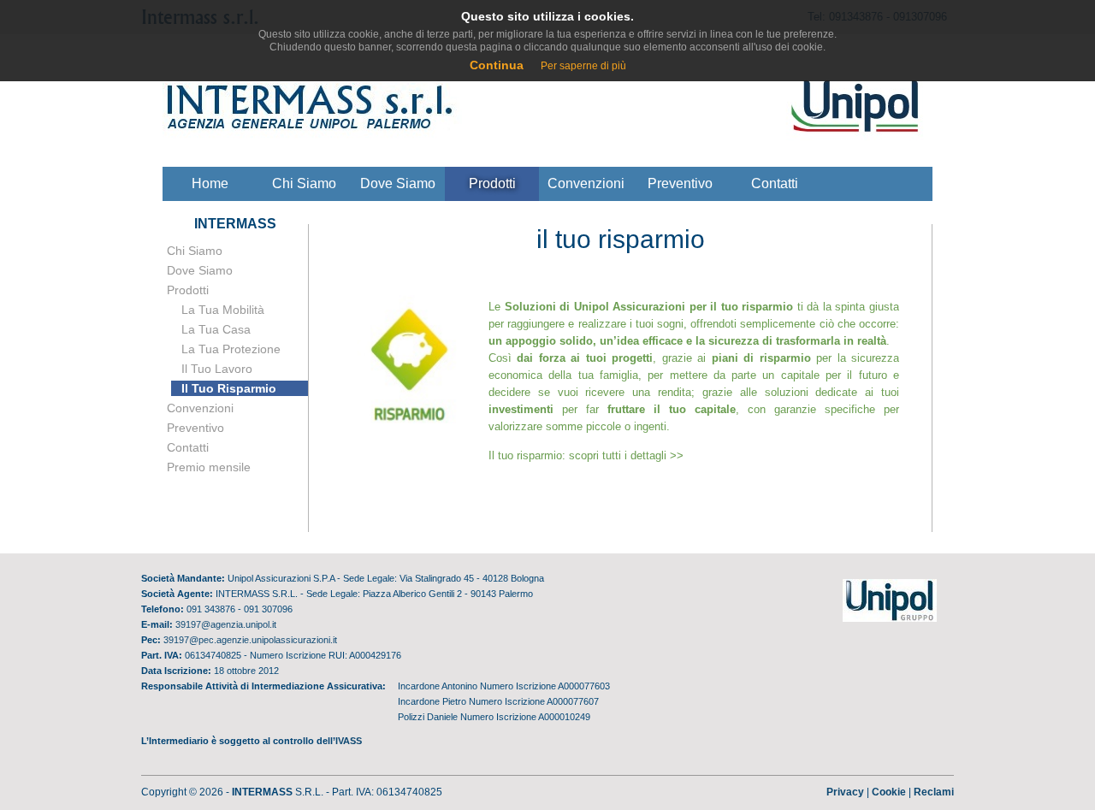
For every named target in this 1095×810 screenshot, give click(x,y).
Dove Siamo (200, 270)
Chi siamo (304, 183)
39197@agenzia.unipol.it (225, 624)
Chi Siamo (194, 250)
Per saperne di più (583, 66)
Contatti (774, 183)
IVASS (348, 741)
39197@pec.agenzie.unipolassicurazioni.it (250, 640)
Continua (497, 65)
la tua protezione (231, 349)
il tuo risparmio (228, 388)
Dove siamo (397, 183)
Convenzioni (586, 183)
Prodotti (492, 183)
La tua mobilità (222, 309)
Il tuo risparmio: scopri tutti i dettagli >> (586, 455)
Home (210, 183)
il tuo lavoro (216, 368)
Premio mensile (209, 467)
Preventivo (680, 183)
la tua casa (216, 329)
